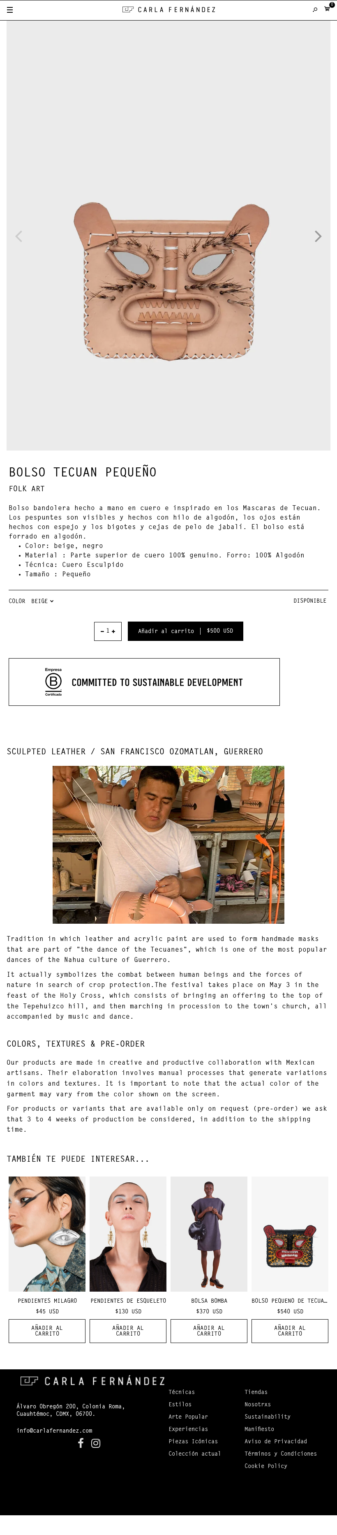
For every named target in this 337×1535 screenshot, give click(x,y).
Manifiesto (259, 1430)
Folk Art (27, 489)
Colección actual (194, 1454)
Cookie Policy (266, 1467)
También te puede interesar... (78, 1160)
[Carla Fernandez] (168, 11)
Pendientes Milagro (47, 1301)
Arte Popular (188, 1417)
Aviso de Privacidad (276, 1442)
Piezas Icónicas (193, 1442)
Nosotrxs (258, 1405)
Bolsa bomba (209, 1301)
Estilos (180, 1405)
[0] (327, 10)
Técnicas (181, 1393)
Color (17, 602)
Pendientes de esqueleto (128, 1301)
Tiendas (256, 1393)
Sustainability (268, 1417)
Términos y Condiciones (281, 1454)
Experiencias (188, 1430)
